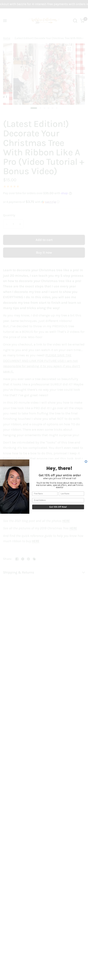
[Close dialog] (86, 461)
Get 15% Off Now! (58, 507)
